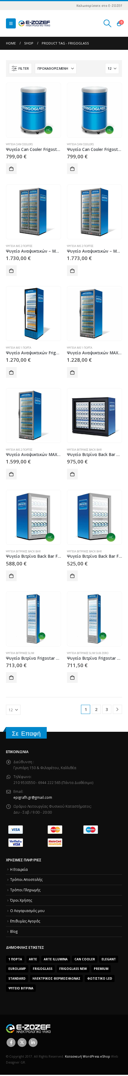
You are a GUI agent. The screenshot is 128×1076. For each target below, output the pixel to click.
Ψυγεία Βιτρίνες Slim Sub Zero (87, 653)
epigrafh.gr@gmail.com (32, 797)
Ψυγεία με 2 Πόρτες (19, 246)
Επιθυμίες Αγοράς (25, 921)
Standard (17, 978)
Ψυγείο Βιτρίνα (20, 988)
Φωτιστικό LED (99, 978)
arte (33, 959)
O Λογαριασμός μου (27, 910)
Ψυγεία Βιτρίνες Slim (20, 653)
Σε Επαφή (26, 733)
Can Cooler (84, 959)
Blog (14, 931)
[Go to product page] (33, 110)
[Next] (117, 709)
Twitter (22, 1042)
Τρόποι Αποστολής (26, 879)
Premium (101, 969)
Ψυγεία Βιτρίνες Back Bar (84, 450)
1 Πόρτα (15, 959)
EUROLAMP (17, 969)
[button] (11, 23)
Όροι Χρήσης (21, 900)
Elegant (109, 959)
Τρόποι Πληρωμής (25, 889)
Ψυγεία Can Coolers (19, 144)
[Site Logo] (34, 23)
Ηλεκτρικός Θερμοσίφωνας (56, 978)
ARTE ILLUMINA (56, 959)
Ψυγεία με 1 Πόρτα (18, 348)
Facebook (11, 1042)
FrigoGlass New (73, 969)
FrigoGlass (42, 969)
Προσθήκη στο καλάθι (11, 168)
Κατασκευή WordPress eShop (87, 1056)
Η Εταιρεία (19, 869)
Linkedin (33, 1042)
